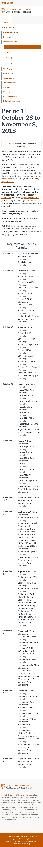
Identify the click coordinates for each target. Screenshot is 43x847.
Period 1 (9, 47)
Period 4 (9, 64)
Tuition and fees (9, 83)
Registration (8, 37)
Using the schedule (10, 32)
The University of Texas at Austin (20, 836)
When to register (10, 42)
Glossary (6, 92)
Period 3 (9, 58)
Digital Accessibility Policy (25, 841)
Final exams (8, 74)
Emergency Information (18, 839)
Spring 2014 (7, 27)
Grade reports (8, 78)
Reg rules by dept (10, 97)
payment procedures (30, 198)
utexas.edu (7, 3)
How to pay (7, 69)
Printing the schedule (11, 101)
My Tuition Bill (26, 229)
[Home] (16, 11)
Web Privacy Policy (20, 844)
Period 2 (9, 52)
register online (7, 182)
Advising (6, 87)
